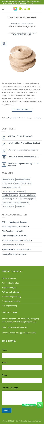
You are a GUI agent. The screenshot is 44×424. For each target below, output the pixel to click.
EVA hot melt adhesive (27, 195)
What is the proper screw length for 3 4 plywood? (23, 164)
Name (4, 350)
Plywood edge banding (11, 301)
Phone (4, 375)
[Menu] (3, 9)
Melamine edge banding (11, 296)
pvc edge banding (8, 206)
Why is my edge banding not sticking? (23, 150)
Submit (7, 410)
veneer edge (37, 118)
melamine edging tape (27, 199)
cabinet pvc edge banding (10, 183)
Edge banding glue (9, 287)
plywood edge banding (21, 203)
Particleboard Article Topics (13, 245)
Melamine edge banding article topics (17, 240)
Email (4, 362)
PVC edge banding (9, 305)
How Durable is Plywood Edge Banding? (24, 143)
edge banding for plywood (11, 187)
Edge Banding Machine (10, 195)
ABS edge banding (9, 278)
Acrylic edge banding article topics (15, 226)
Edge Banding (26, 183)
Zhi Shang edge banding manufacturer (24, 33)
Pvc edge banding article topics (14, 254)
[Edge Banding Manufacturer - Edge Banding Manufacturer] (22, 8)
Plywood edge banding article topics (16, 249)
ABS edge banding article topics (14, 222)
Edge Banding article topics (22, 24)
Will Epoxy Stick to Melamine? (20, 136)
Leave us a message (10, 387)
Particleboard (6, 203)
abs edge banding (8, 180)
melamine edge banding (10, 199)
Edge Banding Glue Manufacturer (13, 191)
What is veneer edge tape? (22, 26)
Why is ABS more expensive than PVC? (23, 156)
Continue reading (22, 110)
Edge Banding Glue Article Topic (14, 235)
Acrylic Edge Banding (10, 283)
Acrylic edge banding (23, 180)
